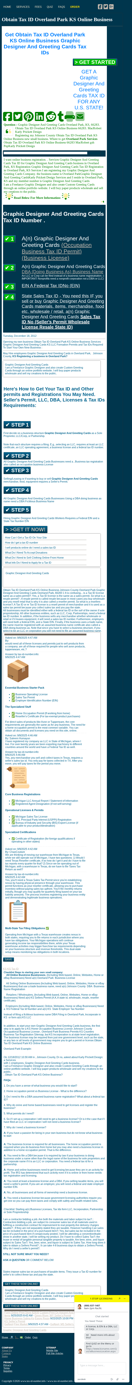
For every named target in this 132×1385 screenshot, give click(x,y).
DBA (89, 986)
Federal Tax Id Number (24, 1009)
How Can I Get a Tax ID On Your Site (26, 537)
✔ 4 (9, 297)
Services (23, 6)
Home (7, 6)
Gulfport (8, 1324)
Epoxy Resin (42, 1318)
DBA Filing (58, 1014)
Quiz (50, 6)
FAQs (61, 6)
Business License (65, 978)
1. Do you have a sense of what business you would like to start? (40, 1085)
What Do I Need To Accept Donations (26, 552)
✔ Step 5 (17, 510)
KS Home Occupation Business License (50, 1028)
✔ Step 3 (17, 470)
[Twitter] (106, 6)
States (5, 1356)
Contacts (6, 1353)
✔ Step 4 (17, 490)
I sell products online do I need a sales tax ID (30, 547)
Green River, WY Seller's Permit (53, 1315)
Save (8, 959)
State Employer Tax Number (68, 1009)
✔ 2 (9, 268)
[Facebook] (100, 6)
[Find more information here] (102, 1338)
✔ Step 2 (17, 456)
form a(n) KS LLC (21, 1017)
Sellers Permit (43, 997)
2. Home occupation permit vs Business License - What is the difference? (45, 1091)
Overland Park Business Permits (60, 1031)
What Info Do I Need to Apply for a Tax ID (28, 562)
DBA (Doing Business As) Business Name (62, 271)
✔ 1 (9, 239)
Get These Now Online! (21, 1284)
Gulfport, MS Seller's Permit (66, 1324)
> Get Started (95, 62)
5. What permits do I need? (19, 1113)
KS (5, 968)
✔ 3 (9, 287)
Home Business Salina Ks (19, 1318)
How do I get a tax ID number (21, 542)
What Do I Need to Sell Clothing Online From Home (34, 557)
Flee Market (21, 1324)
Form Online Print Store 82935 (21, 1312)
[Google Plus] (111, 6)
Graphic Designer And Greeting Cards (27, 573)
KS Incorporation (58, 1034)
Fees (38, 6)
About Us (7, 1350)
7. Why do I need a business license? (25, 1127)
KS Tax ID (13, 968)
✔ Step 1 (17, 425)
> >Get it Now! (25, 529)
